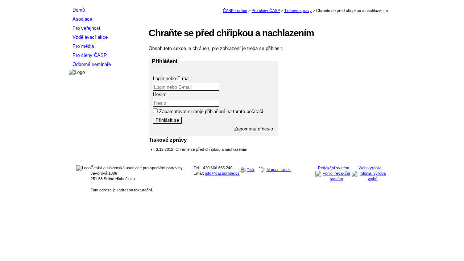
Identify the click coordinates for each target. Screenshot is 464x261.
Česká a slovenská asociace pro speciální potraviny (105, 2)
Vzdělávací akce (90, 37)
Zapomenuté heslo (253, 129)
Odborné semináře (91, 64)
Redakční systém (333, 168)
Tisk (250, 169)
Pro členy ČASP (266, 10)
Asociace (82, 19)
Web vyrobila (370, 168)
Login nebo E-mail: (172, 78)
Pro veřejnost (86, 28)
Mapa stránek (278, 169)
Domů (78, 10)
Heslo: (159, 94)
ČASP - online (235, 10)
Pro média (83, 46)
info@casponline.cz (222, 173)
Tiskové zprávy (298, 10)
